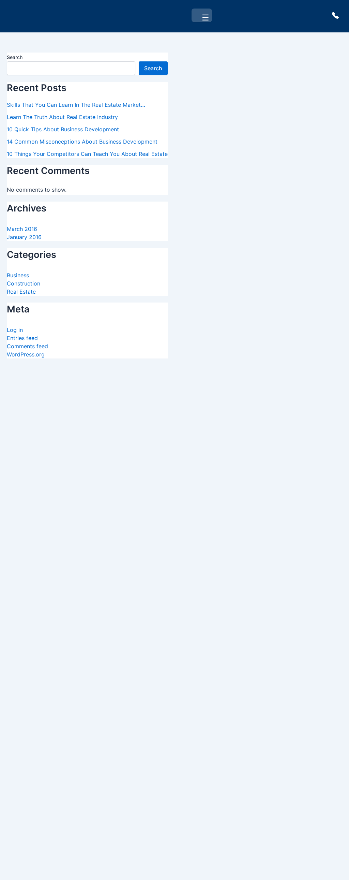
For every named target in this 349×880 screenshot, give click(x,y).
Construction (23, 283)
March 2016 (22, 228)
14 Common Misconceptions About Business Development (82, 141)
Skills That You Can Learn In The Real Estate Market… (76, 104)
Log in (15, 329)
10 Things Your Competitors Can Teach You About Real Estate (87, 153)
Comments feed (27, 346)
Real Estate (21, 291)
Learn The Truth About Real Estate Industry (62, 117)
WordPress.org (26, 354)
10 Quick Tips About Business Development (63, 129)
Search (14, 57)
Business (18, 275)
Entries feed (22, 338)
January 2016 (24, 237)
